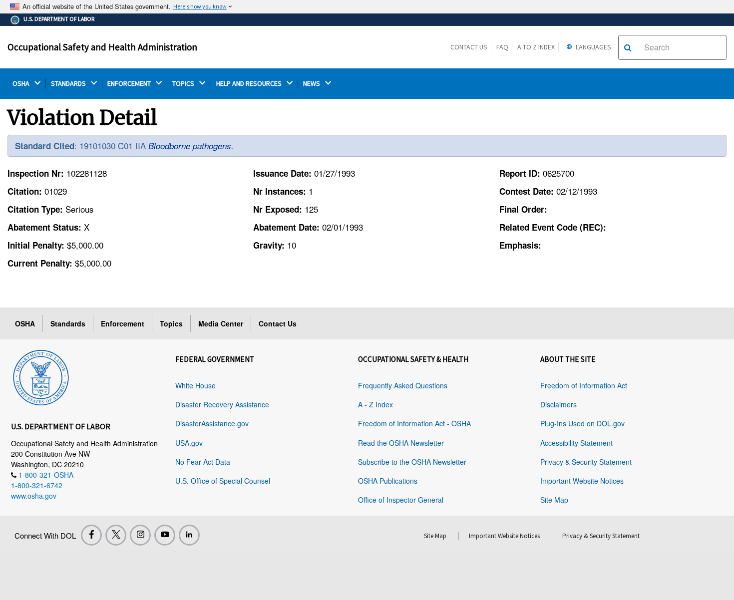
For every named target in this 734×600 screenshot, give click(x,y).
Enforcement (122, 323)
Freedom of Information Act (583, 385)
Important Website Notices (582, 481)
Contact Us (468, 46)
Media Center (220, 323)
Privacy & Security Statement (586, 462)
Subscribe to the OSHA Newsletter (412, 462)
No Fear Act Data (202, 462)
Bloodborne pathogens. (191, 146)
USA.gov (189, 443)
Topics (171, 323)
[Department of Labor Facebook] (91, 535)
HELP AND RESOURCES (249, 83)
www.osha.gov (33, 496)
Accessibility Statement (576, 443)
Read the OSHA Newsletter (401, 443)
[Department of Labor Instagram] (140, 535)
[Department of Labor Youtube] (164, 535)
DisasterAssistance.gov (212, 423)
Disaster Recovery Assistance (222, 404)
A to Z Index (536, 46)
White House (195, 385)
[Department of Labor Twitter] (115, 535)
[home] (41, 376)
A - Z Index (375, 404)
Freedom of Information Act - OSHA (414, 423)
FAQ (502, 46)
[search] (628, 47)
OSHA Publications (387, 481)
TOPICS (184, 83)
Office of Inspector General (400, 500)
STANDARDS (69, 83)
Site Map (554, 500)
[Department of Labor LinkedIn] (189, 535)
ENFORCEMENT (129, 83)
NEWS (312, 83)
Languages (592, 46)
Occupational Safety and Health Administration (102, 47)
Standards (67, 323)
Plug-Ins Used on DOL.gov (582, 423)
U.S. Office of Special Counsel (222, 481)
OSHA (21, 83)
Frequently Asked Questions (402, 385)
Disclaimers (558, 404)
